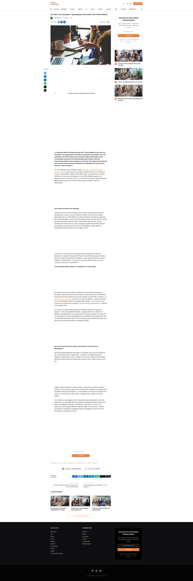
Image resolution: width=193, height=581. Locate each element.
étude (59, 463)
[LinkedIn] (45, 80)
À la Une (56, 9)
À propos (84, 531)
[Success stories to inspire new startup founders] (128, 56)
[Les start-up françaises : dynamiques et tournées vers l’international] (81, 45)
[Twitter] (45, 73)
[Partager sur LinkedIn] (64, 22)
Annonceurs (85, 536)
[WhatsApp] (45, 83)
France (64, 463)
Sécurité (108, 9)
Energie (72, 9)
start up (95, 463)
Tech (115, 9)
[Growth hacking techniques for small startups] (101, 501)
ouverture (88, 463)
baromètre (53, 463)
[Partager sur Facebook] (61, 22)
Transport (123, 9)
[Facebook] (45, 76)
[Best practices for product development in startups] (60, 501)
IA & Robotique (54, 546)
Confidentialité (86, 541)
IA (86, 9)
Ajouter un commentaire (80, 515)
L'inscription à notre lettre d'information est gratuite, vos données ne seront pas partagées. (128, 41)
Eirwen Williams (57, 17)
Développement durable (57, 553)
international (81, 463)
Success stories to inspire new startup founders (129, 64)
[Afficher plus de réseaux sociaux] (67, 22)
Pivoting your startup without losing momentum (79, 509)
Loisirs (92, 9)
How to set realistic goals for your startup (130, 82)
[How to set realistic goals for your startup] (128, 74)
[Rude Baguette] (55, 3)
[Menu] (51, 9)
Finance (80, 9)
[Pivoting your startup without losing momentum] (80, 501)
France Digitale (72, 463)
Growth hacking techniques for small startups (101, 509)
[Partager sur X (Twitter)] (58, 22)
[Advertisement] (80, 79)
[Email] (45, 86)
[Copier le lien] (45, 90)
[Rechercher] (141, 9)
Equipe (84, 534)
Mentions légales (86, 543)
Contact (84, 539)
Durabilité (63, 9)
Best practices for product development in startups (58, 509)
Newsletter (138, 3)
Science (100, 9)
